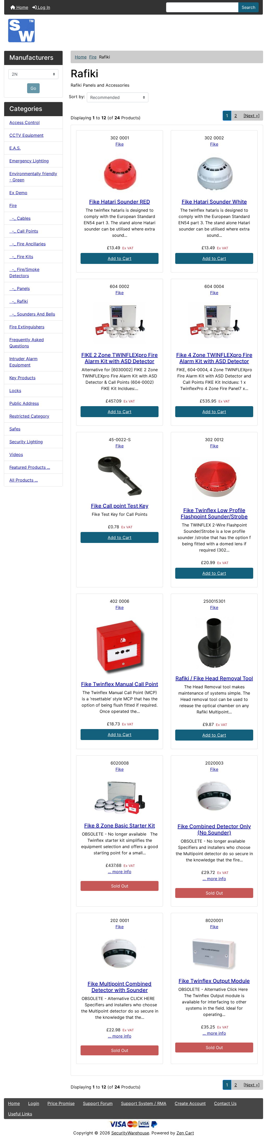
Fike (120, 144)
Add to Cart (119, 258)
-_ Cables (20, 218)
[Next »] (252, 115)
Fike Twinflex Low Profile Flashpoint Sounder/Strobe (214, 513)
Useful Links (20, 1113)
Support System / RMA (143, 1103)
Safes (14, 428)
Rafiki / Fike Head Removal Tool (214, 678)
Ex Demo (18, 192)
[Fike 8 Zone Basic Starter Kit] (120, 797)
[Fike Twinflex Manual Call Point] (120, 646)
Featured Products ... (29, 467)
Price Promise (61, 1103)
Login (33, 1103)
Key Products (22, 377)
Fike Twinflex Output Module (214, 981)
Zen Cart (185, 1132)
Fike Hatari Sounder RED (119, 202)
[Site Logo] (133, 30)
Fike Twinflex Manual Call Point (119, 684)
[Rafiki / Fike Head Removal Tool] (214, 643)
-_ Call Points (23, 231)
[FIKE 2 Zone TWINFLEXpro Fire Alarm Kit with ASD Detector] (120, 324)
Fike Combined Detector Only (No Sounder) (214, 829)
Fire (92, 57)
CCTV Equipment (26, 135)
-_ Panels (19, 288)
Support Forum (98, 1103)
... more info (119, 871)
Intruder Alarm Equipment (23, 362)
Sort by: (77, 96)
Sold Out (119, 886)
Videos (16, 454)
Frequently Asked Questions (26, 342)
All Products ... (23, 480)
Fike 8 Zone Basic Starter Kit (119, 826)
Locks (15, 390)
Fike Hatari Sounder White (214, 202)
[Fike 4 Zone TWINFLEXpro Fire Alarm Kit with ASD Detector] (214, 324)
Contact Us (225, 1103)
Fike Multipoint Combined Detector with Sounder (119, 987)
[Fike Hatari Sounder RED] (120, 172)
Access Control (24, 122)
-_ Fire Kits (21, 256)
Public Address (24, 403)
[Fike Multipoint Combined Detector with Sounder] (120, 955)
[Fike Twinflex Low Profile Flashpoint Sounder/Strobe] (214, 478)
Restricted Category (29, 416)
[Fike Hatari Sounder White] (214, 172)
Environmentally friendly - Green (33, 176)
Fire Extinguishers (26, 326)
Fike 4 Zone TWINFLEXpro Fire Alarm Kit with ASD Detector (214, 358)
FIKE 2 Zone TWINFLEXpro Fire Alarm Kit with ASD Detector (119, 358)
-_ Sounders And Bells (32, 314)
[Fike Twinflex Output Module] (214, 954)
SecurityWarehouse (130, 1132)
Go (33, 88)
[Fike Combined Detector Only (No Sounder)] (214, 798)
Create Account (190, 1103)
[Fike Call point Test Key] (120, 475)
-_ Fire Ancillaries (27, 243)
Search (248, 7)
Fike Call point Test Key (119, 506)
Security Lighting (26, 441)
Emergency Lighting (29, 160)
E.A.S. (15, 148)
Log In (43, 7)
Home (21, 7)
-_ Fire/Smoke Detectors (24, 272)
